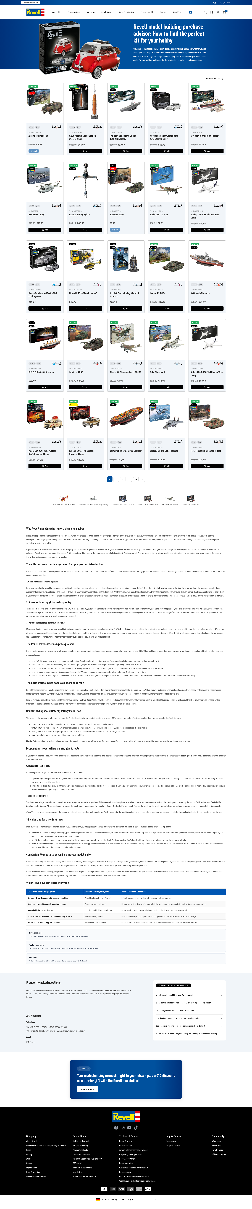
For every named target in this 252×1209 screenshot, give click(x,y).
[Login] (217, 12)
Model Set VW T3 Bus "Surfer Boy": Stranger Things (42, 452)
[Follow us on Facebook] (116, 1128)
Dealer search (125, 1172)
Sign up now (88, 1089)
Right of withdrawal (81, 1141)
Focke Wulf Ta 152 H (159, 214)
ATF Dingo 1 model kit (38, 135)
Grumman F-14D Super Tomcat (164, 450)
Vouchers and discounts (82, 1167)
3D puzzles (91, 12)
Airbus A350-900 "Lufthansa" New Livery (207, 373)
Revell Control (106, 12)
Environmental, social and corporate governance (46, 1145)
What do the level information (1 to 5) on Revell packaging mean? (183, 1002)
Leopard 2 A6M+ (157, 293)
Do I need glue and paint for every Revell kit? (175, 1010)
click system (161, 588)
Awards (29, 1158)
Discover (163, 12)
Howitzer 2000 (117, 214)
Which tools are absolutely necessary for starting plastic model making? (187, 1033)
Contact (33, 1042)
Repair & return (125, 1141)
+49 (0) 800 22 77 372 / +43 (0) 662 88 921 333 (48, 1027)
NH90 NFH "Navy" (36, 214)
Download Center (126, 1145)
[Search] (205, 12)
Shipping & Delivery (80, 1145)
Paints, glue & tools (188, 755)
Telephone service (173, 1145)
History (29, 1154)
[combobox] (109, 1199)
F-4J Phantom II (157, 372)
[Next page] (142, 479)
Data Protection (33, 1172)
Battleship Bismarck (200, 293)
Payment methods (80, 1149)
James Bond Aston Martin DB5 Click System (42, 295)
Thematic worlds (147, 12)
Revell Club (177, 12)
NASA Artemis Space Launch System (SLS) (82, 137)
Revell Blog (216, 1145)
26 (136, 479)
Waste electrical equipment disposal (134, 1176)
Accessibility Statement (36, 1176)
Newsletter (77, 1172)
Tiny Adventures (74, 12)
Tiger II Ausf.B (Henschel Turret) (206, 450)
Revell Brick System (126, 12)
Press (28, 1149)
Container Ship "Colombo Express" (126, 450)
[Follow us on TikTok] (136, 1128)
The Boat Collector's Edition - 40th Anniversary (123, 137)
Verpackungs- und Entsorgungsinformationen (137, 1180)
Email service (171, 1141)
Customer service (108, 990)
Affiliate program (219, 1154)
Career (29, 1163)
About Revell (31, 1141)
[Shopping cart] (224, 12)
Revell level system (127, 1158)
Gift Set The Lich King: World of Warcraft (124, 295)
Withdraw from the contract (84, 1176)
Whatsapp (216, 1141)
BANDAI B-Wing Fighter (79, 214)
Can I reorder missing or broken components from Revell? (180, 1025)
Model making (56, 12)
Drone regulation (126, 1163)
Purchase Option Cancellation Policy (87, 1158)
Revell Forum (217, 1149)
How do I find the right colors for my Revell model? (177, 1018)
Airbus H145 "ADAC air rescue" (83, 293)
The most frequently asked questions (173, 985)
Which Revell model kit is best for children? (174, 995)
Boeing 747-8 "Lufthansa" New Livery (205, 216)
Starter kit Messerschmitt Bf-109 (125, 372)
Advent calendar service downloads (133, 1149)
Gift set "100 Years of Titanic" (205, 135)
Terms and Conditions (81, 1154)
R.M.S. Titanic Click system (41, 372)
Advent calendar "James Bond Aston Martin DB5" (164, 137)
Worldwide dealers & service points (133, 1167)
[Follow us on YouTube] (129, 1128)
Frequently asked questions (130, 1154)
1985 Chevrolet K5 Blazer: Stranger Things (81, 452)
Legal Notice (31, 1167)
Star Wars (86, 699)
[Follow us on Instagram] (123, 1128)
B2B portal (77, 1163)
